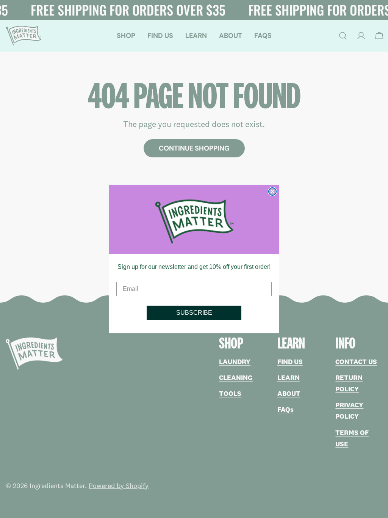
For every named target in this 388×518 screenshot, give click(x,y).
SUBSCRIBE (194, 312)
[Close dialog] (272, 191)
